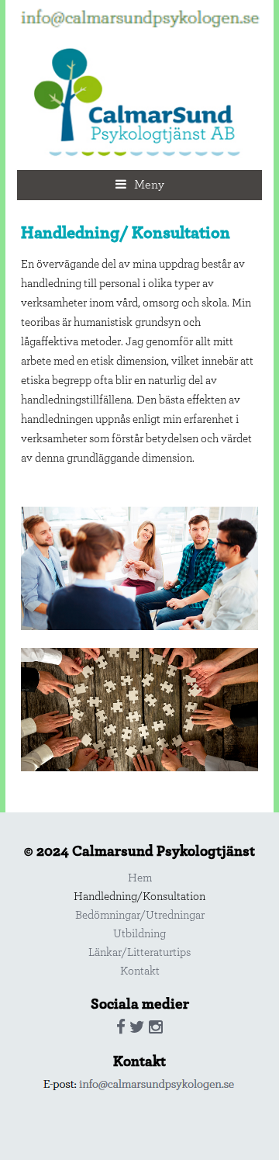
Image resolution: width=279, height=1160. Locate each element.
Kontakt (140, 971)
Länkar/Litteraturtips (139, 952)
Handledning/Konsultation (139, 896)
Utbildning (139, 934)
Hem (140, 878)
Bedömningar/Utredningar (140, 915)
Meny (149, 184)
